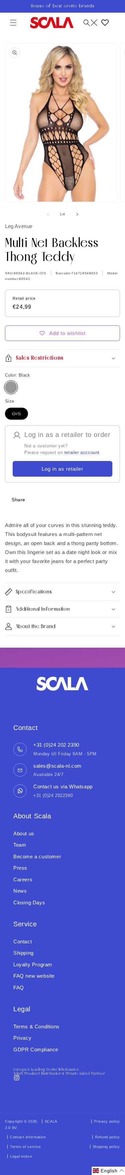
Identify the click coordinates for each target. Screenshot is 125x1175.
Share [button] (18, 499)
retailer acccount (82, 452)
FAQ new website (34, 976)
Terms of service (25, 1147)
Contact (22, 941)
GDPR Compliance (35, 1049)
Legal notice (21, 1156)
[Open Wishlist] (105, 22)
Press (20, 868)
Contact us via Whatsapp (63, 786)
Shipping (23, 953)
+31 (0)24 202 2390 (56, 745)
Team (19, 845)
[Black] (11, 387)
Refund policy (107, 1137)
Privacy (22, 1038)
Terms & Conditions (36, 1026)
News (20, 891)
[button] (13, 22)
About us (23, 833)
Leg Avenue (19, 226)
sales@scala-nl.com (57, 766)
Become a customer (37, 856)
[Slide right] (77, 214)
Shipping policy (106, 1147)
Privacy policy (107, 1121)
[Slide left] (48, 214)
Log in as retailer (62, 469)
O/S (20, 415)
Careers (22, 879)
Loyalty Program (32, 964)
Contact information (28, 1137)
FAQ (18, 987)
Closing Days (29, 902)
